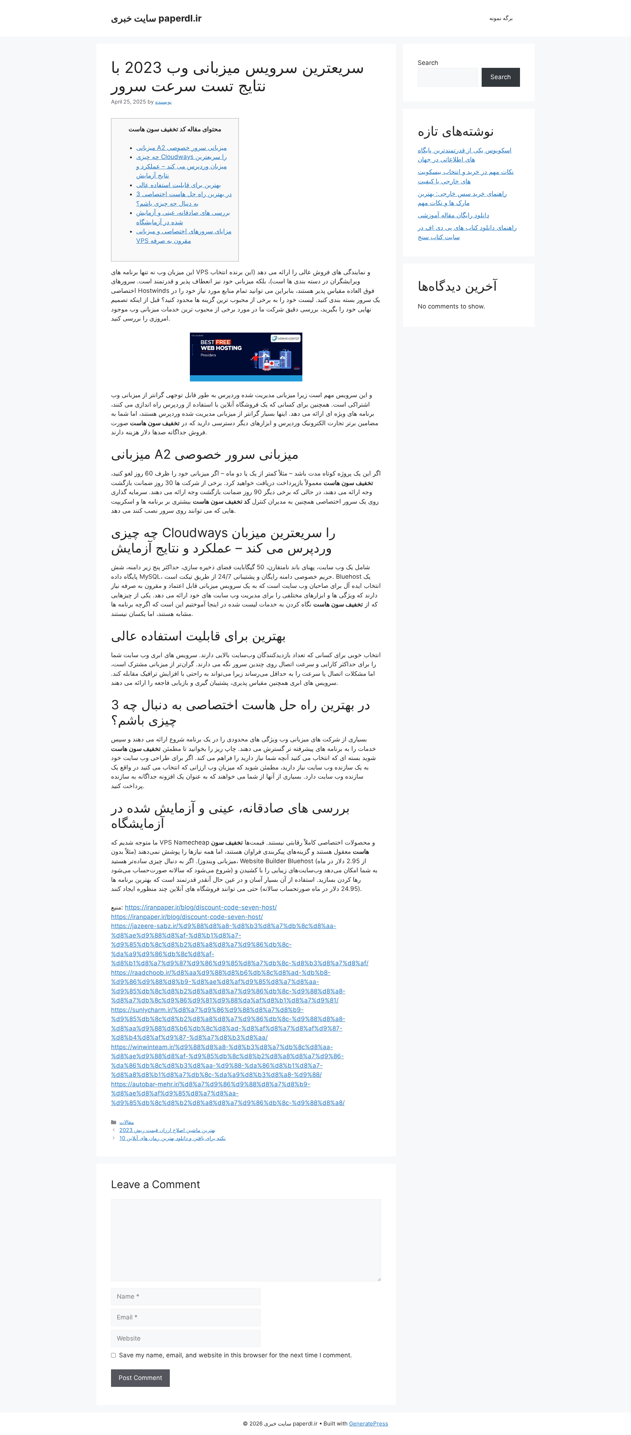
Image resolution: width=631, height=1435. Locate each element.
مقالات (126, 1122)
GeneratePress (368, 1423)
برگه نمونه (501, 18)
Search (428, 62)
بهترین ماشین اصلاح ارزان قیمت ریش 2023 (167, 1130)
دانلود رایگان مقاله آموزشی (453, 215)
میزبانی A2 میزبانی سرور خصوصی (181, 147)
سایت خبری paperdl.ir (156, 18)
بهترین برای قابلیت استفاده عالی (178, 185)
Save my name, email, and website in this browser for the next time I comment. (235, 1355)
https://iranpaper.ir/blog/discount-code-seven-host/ (201, 907)
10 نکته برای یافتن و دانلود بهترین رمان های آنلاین (172, 1138)
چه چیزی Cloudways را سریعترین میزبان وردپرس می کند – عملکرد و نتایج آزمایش (181, 166)
